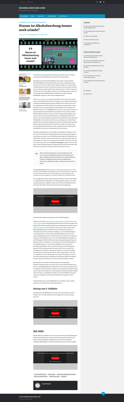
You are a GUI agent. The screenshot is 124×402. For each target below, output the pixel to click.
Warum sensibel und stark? (92, 39)
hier (34, 254)
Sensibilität (42, 22)
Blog (32, 16)
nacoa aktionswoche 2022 (40, 376)
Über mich (41, 16)
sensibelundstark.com (32, 8)
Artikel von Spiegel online (39, 227)
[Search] (103, 2)
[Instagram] (97, 2)
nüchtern (63, 376)
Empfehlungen (52, 16)
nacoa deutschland (54, 376)
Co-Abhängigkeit (24, 22)
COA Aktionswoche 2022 (40, 374)
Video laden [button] (56, 201)
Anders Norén (28, 399)
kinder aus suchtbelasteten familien (66, 374)
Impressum (22, 2)
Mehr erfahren (55, 198)
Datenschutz (30, 2)
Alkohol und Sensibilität (91, 36)
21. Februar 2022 (43, 34)
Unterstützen (63, 16)
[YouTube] (100, 2)
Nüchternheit (34, 22)
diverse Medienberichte (42, 99)
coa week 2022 (51, 374)
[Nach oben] (103, 393)
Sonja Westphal (33, 34)
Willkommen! (24, 16)
